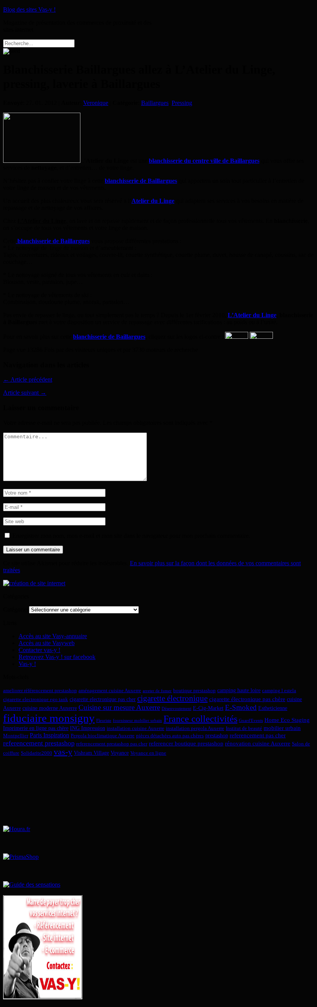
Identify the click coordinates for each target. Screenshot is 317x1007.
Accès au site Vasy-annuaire (53, 636)
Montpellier (15, 735)
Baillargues (155, 103)
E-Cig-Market (208, 708)
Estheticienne (272, 708)
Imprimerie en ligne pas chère (35, 728)
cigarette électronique (172, 698)
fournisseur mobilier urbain (137, 720)
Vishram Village (91, 753)
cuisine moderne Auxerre (49, 708)
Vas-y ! (27, 664)
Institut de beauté (244, 728)
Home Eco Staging (287, 719)
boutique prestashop (194, 690)
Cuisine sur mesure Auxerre (119, 707)
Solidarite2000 (36, 753)
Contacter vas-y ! (39, 650)
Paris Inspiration (49, 735)
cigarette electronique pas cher (103, 699)
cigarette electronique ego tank (35, 699)
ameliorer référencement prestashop (40, 690)
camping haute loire (239, 690)
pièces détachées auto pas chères (170, 735)
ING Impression (87, 728)
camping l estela (279, 690)
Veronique (95, 103)
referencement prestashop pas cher (111, 744)
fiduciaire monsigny (49, 718)
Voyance (120, 753)
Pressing (182, 103)
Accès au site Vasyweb (47, 643)
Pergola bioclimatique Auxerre (103, 735)
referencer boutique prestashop (186, 743)
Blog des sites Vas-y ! (29, 9)
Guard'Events (251, 720)
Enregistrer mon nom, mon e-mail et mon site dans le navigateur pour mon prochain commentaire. (131, 535)
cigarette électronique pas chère (247, 699)
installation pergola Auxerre (195, 728)
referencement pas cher (258, 735)
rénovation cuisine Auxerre (257, 743)
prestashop (216, 735)
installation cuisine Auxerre (135, 728)
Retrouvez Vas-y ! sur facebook (57, 657)
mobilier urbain (282, 728)
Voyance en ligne (148, 753)
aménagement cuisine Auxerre (109, 690)
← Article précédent (27, 379)
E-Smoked (241, 707)
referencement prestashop (39, 743)
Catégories (16, 609)
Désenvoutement (176, 708)
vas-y (63, 752)
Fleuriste (103, 720)
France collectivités (200, 718)
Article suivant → (24, 392)
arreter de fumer (157, 691)
